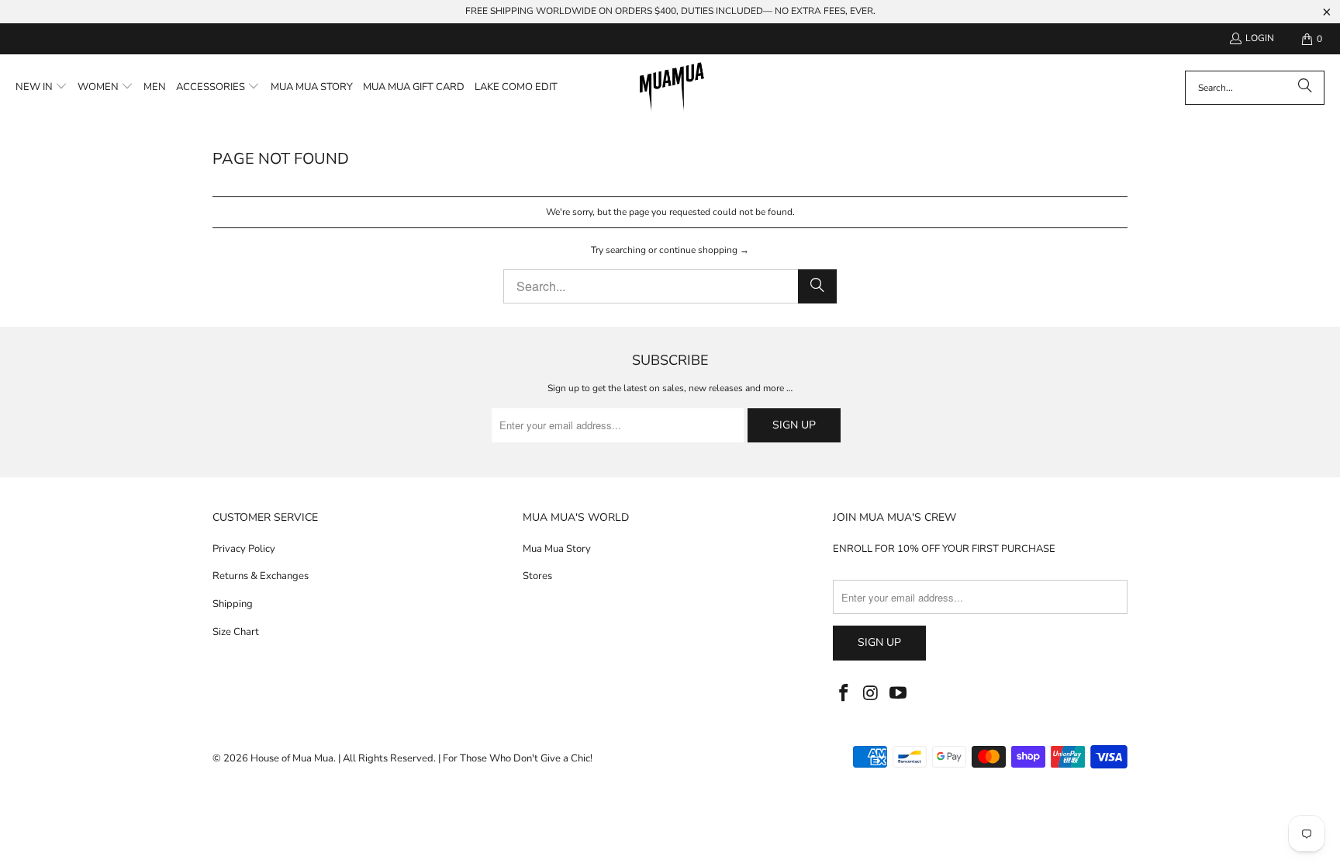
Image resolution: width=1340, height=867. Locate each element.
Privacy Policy (243, 549)
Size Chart (235, 632)
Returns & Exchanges (260, 576)
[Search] (1305, 88)
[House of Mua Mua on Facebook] (844, 694)
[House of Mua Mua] (672, 87)
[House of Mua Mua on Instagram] (871, 694)
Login (1259, 38)
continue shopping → (704, 250)
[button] (41, 88)
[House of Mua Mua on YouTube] (898, 694)
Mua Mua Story (557, 549)
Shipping (232, 604)
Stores (537, 576)
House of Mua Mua (291, 758)
